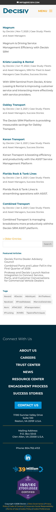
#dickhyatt (30, 296)
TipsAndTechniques (36, 313)
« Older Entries (12, 238)
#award (7, 296)
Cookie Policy (25, 509)
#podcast (8, 302)
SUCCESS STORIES (28, 393)
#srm (6, 307)
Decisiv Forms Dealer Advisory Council (23, 260)
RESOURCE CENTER (28, 379)
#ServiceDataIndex (42, 302)
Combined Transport (16, 203)
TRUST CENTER (28, 365)
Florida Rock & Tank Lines (20, 173)
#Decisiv (18, 296)
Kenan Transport (14, 139)
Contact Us (28, 405)
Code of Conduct (16, 506)
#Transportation (32, 307)
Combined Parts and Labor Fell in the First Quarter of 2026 (28, 267)
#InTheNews (44, 296)
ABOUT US (28, 350)
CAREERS (28, 358)
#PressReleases (23, 302)
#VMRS (20, 313)
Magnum (8, 27)
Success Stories (38, 74)
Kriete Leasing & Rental (18, 61)
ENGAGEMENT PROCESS (28, 386)
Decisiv (10, 31)
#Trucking (9, 313)
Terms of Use (12, 509)
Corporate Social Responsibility (39, 506)
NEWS (28, 372)
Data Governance (35, 504)
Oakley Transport (14, 104)
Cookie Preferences (41, 509)
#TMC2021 (17, 307)
